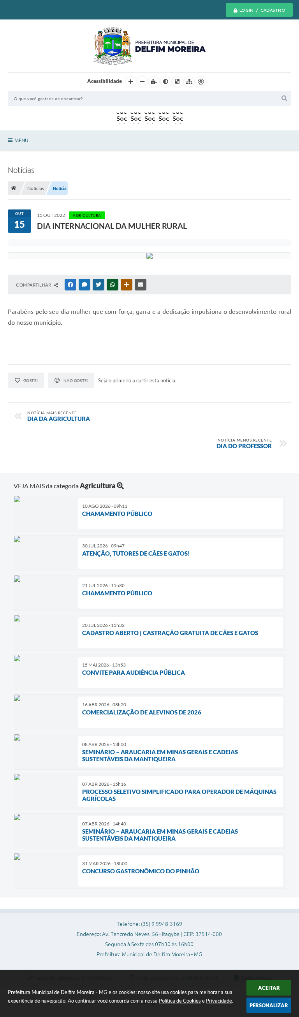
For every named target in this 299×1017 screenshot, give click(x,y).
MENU (21, 140)
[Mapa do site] (189, 82)
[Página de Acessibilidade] (201, 82)
